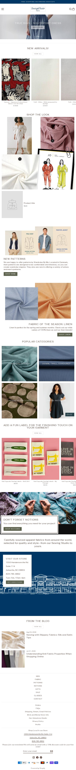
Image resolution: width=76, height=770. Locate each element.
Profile (38, 724)
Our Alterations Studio (38, 718)
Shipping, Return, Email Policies (38, 712)
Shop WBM (10, 274)
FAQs (38, 708)
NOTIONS (38, 686)
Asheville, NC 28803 (38, 737)
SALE (38, 692)
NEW (38, 676)
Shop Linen (65, 334)
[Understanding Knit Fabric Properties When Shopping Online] (13, 659)
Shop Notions (12, 529)
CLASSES (38, 696)
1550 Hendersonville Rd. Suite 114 (38, 734)
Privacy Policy (38, 721)
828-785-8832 (38, 741)
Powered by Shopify (38, 768)
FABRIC (38, 679)
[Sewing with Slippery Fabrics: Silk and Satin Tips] (13, 640)
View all (38, 54)
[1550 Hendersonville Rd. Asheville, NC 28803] (38, 584)
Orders (38, 705)
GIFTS (38, 689)
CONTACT (38, 699)
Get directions (14, 582)
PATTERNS (38, 683)
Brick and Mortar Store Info (38, 715)
